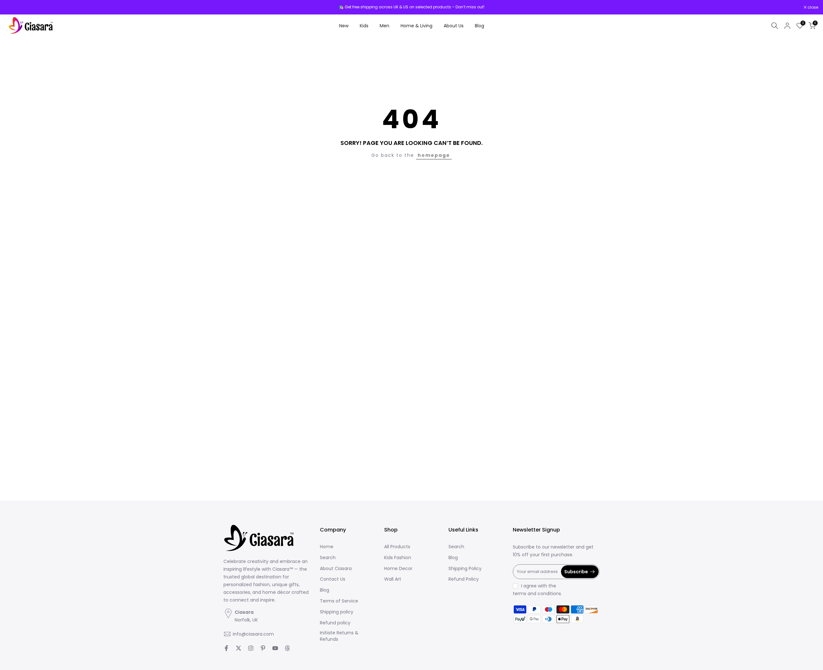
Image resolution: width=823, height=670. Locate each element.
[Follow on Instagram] (251, 648)
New (343, 25)
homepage (434, 155)
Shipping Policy (465, 568)
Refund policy (335, 623)
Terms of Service (339, 601)
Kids (364, 25)
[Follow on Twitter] (238, 648)
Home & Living (416, 25)
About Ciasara (336, 568)
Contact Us (332, 579)
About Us (454, 25)
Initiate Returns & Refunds (339, 636)
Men (384, 25)
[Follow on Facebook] (226, 648)
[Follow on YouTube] (275, 648)
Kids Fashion (397, 557)
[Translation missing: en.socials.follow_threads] (287, 648)
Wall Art (392, 579)
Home (326, 547)
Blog (479, 25)
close (13, 7)
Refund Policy (463, 579)
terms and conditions (537, 593)
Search (328, 557)
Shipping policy (336, 612)
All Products (397, 547)
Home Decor (398, 568)
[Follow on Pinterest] (263, 648)
